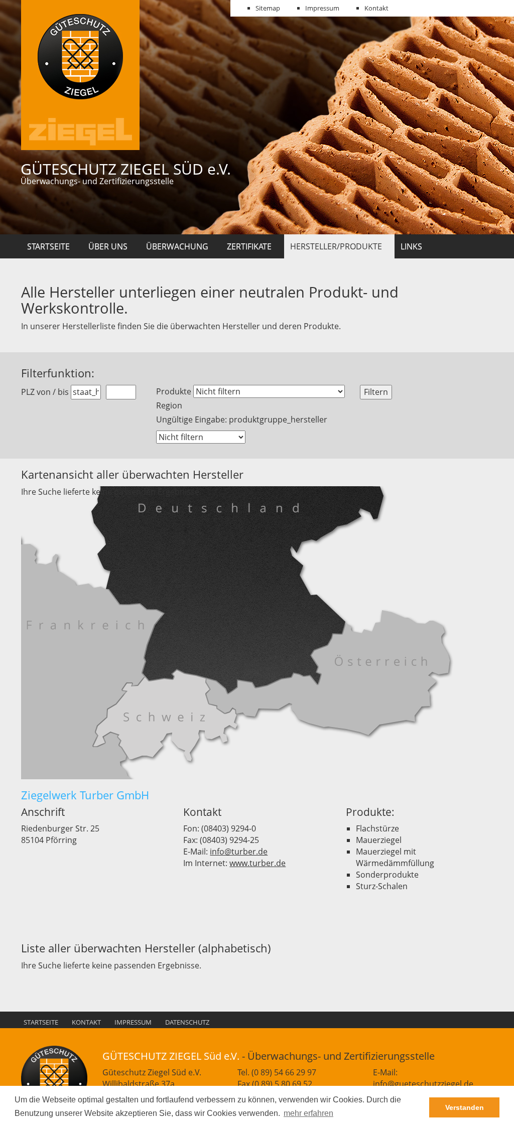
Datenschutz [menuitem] (187, 1022)
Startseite (48, 246)
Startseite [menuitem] (41, 1022)
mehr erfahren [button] (308, 1113)
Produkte (173, 391)
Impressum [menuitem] (322, 8)
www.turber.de (257, 863)
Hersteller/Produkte (336, 246)
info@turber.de (239, 851)
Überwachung (177, 246)
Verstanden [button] (464, 1107)
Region (169, 405)
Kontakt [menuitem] (376, 8)
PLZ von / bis (45, 391)
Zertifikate (249, 246)
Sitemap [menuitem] (267, 8)
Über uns (107, 246)
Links (411, 246)
